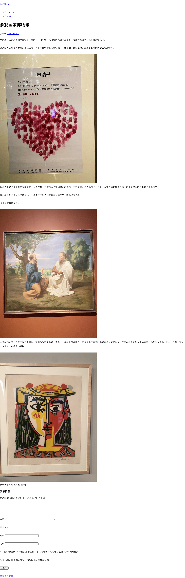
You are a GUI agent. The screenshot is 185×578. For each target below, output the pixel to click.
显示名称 (4, 527)
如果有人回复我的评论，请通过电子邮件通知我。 (27, 560)
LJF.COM (5, 4)
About (8, 16)
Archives (9, 12)
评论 (3, 519)
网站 (2, 544)
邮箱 (2, 535)
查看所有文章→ (7, 576)
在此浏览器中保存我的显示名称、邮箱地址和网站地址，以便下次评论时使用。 (42, 552)
